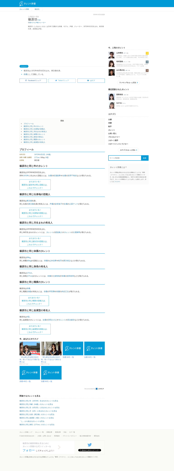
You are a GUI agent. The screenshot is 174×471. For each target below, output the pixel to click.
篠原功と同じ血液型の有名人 (34, 142)
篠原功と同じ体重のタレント (34, 134)
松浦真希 (57, 176)
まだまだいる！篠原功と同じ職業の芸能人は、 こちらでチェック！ (34, 301)
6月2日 (42, 154)
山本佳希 (52, 261)
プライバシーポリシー (70, 436)
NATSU (119, 103)
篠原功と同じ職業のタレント (34, 139)
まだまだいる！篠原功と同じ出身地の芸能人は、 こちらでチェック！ (35, 213)
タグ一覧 (72, 432)
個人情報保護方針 (85, 436)
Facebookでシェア (34, 80)
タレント (49, 232)
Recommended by (90, 388)
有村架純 (119, 61)
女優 (50, 176)
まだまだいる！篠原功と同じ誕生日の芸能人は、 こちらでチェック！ (35, 241)
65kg (28, 257)
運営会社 (97, 436)
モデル (33, 22)
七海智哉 (56, 276)
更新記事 (58, 432)
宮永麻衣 (71, 320)
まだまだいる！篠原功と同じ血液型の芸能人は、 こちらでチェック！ (35, 329)
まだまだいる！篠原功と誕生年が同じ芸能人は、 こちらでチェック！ (35, 185)
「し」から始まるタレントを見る (32, 421)
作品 (65, 432)
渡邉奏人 (58, 232)
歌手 (60, 261)
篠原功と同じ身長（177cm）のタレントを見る (37, 425)
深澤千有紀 (72, 176)
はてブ (92, 80)
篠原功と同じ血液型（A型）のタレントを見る (37, 418)
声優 (37, 22)
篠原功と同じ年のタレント (34, 126)
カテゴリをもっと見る (127, 150)
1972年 (37, 154)
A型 (47, 157)
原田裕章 (70, 276)
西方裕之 (67, 261)
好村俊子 (58, 204)
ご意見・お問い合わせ (44, 436)
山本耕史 (119, 53)
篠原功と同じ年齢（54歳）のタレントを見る (36, 404)
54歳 (39, 20)
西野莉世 (119, 94)
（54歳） (48, 154)
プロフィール (29, 124)
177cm (36, 157)
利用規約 (57, 436)
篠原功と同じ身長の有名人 (34, 137)
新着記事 (49, 432)
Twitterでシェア (63, 80)
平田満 (51, 291)
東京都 (29, 201)
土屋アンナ (73, 204)
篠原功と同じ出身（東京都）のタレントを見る (37, 414)
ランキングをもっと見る (127, 82)
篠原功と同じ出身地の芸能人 (34, 129)
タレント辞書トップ (26, 432)
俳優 (29, 22)
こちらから (117, 181)
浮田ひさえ (52, 320)
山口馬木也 (120, 70)
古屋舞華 (76, 232)
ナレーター (42, 22)
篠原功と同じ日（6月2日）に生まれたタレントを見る (40, 407)
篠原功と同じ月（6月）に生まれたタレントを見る (38, 411)
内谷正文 (65, 291)
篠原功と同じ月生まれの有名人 (35, 131)
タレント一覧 (39, 432)
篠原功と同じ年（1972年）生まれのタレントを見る (39, 401)
